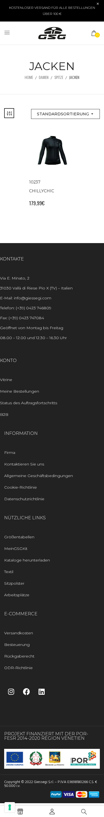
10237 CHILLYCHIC (41, 186)
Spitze (58, 77)
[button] (94, 33)
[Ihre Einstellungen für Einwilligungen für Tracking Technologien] (9, 807)
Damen (44, 77)
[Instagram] (11, 691)
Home (29, 77)
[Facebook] (26, 691)
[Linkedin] (42, 691)
